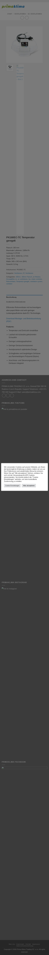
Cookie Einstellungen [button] (12, 485)
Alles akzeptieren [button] (29, 485)
